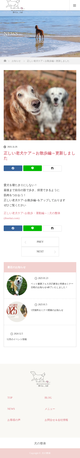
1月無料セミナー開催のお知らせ (47, 310)
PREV (40, 241)
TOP (9, 397)
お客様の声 (13, 420)
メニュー (50, 409)
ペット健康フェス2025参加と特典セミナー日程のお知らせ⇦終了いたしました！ (52, 285)
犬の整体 (46, 453)
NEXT (40, 251)
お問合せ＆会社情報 (56, 420)
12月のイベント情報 (17, 339)
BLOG (48, 397)
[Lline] (32, 168)
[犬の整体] (40, 384)
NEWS (11, 409)
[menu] (74, 5)
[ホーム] (5, 59)
